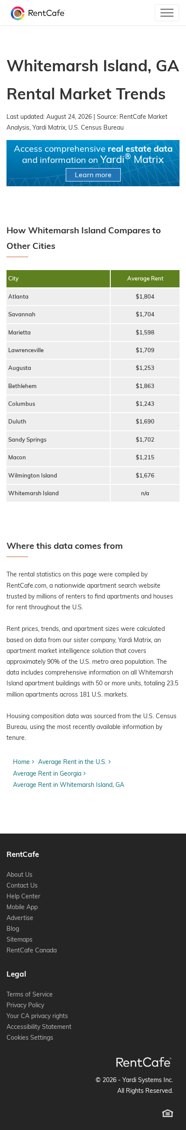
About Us (19, 875)
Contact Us (22, 885)
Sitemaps (19, 939)
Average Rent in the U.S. (72, 762)
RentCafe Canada (31, 950)
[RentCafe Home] (144, 1062)
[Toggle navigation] (167, 12)
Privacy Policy (25, 1005)
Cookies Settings (29, 1037)
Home (21, 762)
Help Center (23, 896)
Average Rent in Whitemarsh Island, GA (68, 785)
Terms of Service (29, 994)
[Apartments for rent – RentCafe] (35, 12)
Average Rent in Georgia (47, 773)
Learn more (93, 174)
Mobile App (22, 907)
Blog (12, 929)
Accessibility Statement (38, 1027)
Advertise (19, 918)
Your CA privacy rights (37, 1016)
